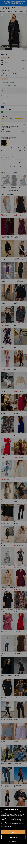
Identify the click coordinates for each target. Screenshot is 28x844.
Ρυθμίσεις (13, 837)
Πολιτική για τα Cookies (8, 824)
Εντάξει (13, 832)
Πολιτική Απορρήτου (6, 826)
